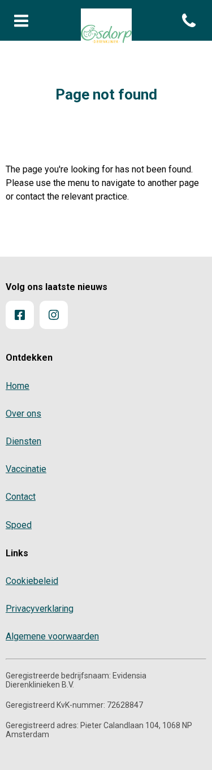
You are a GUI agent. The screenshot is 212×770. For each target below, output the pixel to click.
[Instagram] (54, 315)
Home (17, 385)
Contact (21, 496)
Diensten (23, 441)
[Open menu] (21, 21)
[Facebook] (20, 315)
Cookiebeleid (32, 581)
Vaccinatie (26, 469)
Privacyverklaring (39, 608)
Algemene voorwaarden (52, 636)
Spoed (19, 525)
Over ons (23, 413)
